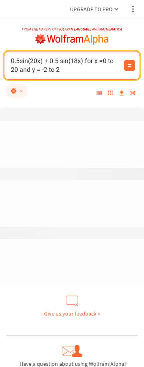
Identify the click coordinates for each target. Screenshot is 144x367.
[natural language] (17, 91)
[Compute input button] (129, 65)
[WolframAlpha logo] (72, 39)
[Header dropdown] (133, 9)
